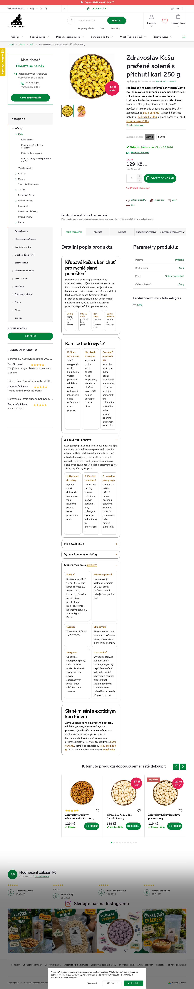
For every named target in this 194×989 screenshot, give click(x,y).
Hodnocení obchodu (16, 8)
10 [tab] (136, 842)
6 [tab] (125, 842)
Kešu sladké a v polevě (31, 153)
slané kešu (109, 749)
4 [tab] (119, 842)
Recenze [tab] (98, 232)
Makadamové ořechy (28, 211)
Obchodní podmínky (32, 964)
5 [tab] (122, 842)
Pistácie (21, 173)
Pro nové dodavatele (176, 964)
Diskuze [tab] (122, 232)
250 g (180, 284)
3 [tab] (117, 842)
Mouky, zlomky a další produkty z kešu (36, 160)
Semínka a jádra (23, 247)
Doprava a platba (53, 964)
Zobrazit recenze (42, 876)
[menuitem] (17, 37)
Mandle (21, 179)
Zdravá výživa (21, 262)
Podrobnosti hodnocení (166, 81)
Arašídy (21, 189)
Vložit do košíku (162, 178)
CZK (177, 8)
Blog (32, 8)
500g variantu (151, 113)
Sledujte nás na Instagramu (101, 904)
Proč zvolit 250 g (74, 544)
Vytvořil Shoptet (179, 982)
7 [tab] (128, 842)
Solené (168, 276)
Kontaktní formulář (30, 97)
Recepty (160, 964)
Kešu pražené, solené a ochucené (32, 146)
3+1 (102, 28)
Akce (17, 310)
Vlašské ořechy (25, 168)
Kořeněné (179, 276)
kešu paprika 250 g (137, 121)
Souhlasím (135, 983)
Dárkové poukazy (23, 294)
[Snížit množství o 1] (139, 180)
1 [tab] (111, 842)
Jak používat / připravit (77, 440)
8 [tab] (130, 842)
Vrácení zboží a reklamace (76, 964)
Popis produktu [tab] (74, 232)
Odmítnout (112, 983)
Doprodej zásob (86, 28)
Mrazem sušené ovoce (25, 239)
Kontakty (43, 8)
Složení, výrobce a (80, 565)
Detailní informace (134, 125)
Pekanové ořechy (26, 195)
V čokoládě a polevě (24, 254)
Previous (176, 767)
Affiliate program (145, 964)
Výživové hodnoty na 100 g (80, 554)
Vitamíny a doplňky (24, 270)
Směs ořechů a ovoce (28, 184)
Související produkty (170, 232)
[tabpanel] (82, 806)
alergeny (92, 565)
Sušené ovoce (21, 231)
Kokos (21, 222)
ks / (30, 336)
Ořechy (18, 128)
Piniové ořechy (25, 216)
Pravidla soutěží (126, 964)
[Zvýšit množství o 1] (139, 176)
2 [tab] (114, 842)
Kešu (20, 134)
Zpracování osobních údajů (103, 964)
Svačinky (115, 28)
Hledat (117, 20)
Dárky (18, 302)
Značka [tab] (146, 232)
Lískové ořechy (25, 200)
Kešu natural (27, 139)
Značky (18, 317)
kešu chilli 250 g (147, 117)
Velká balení (21, 278)
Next (183, 767)
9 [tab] (133, 842)
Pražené (179, 259)
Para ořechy (23, 206)
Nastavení (92, 983)
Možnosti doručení (140, 152)
